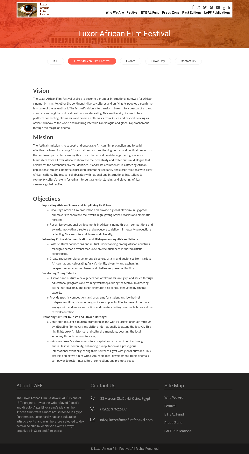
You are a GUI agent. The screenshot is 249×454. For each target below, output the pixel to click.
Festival (132, 12)
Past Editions (192, 12)
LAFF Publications (217, 12)
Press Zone (171, 12)
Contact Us (188, 61)
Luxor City (158, 61)
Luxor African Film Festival (92, 61)
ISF (55, 61)
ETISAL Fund (150, 12)
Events (130, 61)
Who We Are (115, 12)
